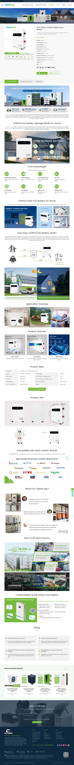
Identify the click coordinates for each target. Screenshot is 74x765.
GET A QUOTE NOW (36, 722)
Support (64, 5)
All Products (51, 5)
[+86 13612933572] (62, 1)
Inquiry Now (43, 73)
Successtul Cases (59, 737)
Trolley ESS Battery (48, 21)
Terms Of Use (62, 762)
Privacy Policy (55, 762)
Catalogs (45, 733)
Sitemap (68, 762)
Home (23, 21)
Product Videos (59, 735)
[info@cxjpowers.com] (64, 1)
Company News (59, 732)
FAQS (45, 732)
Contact (70, 5)
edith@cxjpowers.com (10, 753)
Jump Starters (34, 740)
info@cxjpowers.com (10, 751)
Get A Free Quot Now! (37, 389)
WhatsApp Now (55, 73)
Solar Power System (35, 735)
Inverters (33, 741)
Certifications (46, 735)
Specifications (46, 737)
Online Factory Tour (47, 738)
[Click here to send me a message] (72, 492)
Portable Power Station (40, 5)
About (58, 5)
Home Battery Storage (27, 5)
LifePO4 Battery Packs (36, 738)
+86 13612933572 (48, 745)
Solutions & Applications (60, 738)
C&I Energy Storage (35, 737)
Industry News (58, 733)
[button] (32, 39)
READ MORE (65, 668)
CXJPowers (31, 751)
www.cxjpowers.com (41, 751)
